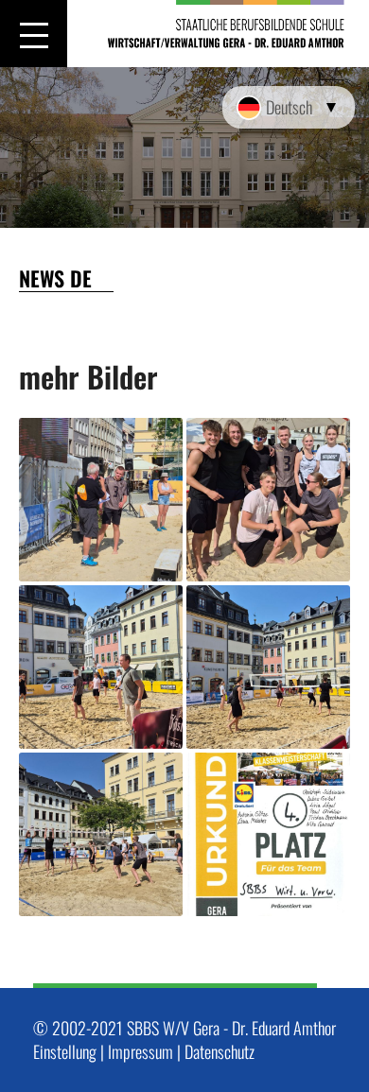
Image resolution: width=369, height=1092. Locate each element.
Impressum (140, 1051)
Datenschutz (219, 1051)
